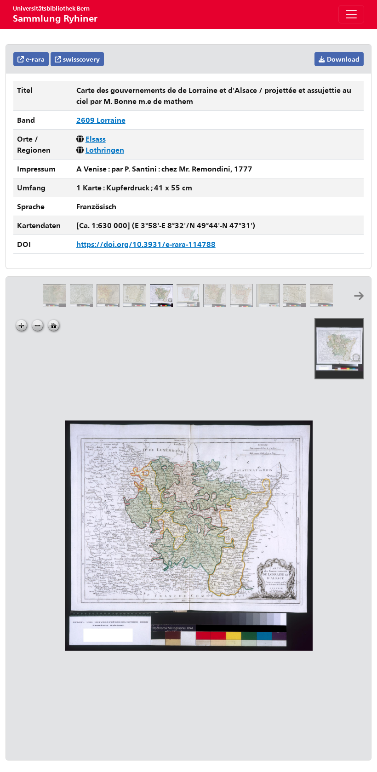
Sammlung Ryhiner (55, 14)
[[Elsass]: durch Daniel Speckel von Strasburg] (270, 304)
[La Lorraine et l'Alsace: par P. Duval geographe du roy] (136, 304)
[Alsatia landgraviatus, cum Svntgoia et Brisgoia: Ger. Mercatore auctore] (296, 304)
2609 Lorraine (101, 120)
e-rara (34, 59)
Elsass (96, 138)
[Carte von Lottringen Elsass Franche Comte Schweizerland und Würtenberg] (83, 304)
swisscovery (80, 59)
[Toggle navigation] (351, 14)
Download (342, 59)
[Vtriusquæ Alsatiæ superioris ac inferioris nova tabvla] (323, 304)
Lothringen (105, 149)
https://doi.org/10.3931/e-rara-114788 (146, 244)
